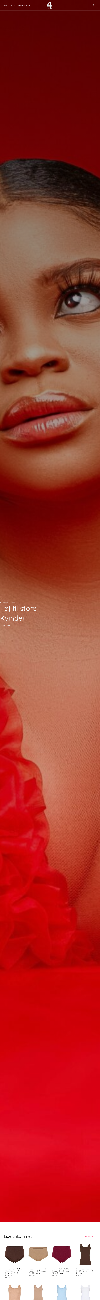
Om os (13, 5)
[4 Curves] (49, 5)
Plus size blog (24, 5)
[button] (94, 5)
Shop (6, 5)
